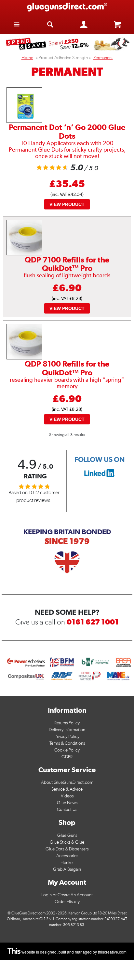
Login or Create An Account (67, 895)
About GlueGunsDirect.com (67, 782)
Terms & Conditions (67, 743)
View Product (67, 204)
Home (27, 57)
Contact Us (67, 809)
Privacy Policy (67, 736)
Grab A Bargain (67, 869)
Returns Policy (67, 723)
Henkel (67, 862)
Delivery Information (67, 729)
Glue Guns (67, 835)
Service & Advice (67, 789)
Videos (67, 796)
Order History (67, 901)
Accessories (67, 856)
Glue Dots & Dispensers (67, 849)
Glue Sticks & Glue (67, 842)
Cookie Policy (67, 750)
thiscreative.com (112, 952)
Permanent (103, 57)
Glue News (67, 802)
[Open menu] (17, 24)
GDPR (67, 757)
